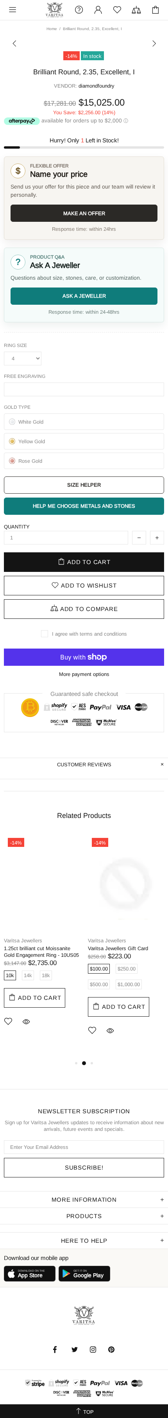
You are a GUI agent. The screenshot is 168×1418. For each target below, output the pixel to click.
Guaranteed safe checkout (84, 693)
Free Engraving (24, 376)
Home (51, 29)
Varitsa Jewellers (55, 10)
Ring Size (15, 345)
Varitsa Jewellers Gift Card (118, 948)
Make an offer (84, 213)
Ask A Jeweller (84, 296)
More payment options (84, 674)
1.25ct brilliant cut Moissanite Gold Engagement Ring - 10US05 (41, 951)
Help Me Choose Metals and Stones (84, 506)
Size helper (84, 485)
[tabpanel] (42, 942)
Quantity (17, 527)
